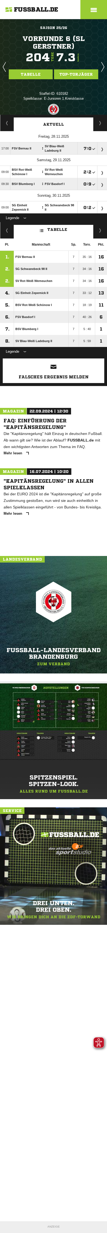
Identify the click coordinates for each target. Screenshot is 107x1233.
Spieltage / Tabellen (100, 123)
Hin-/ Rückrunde (100, 230)
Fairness (7, 230)
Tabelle (31, 74)
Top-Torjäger (76, 74)
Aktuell (53, 124)
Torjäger (7, 123)
